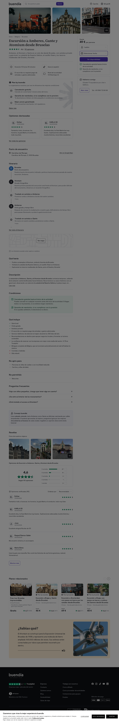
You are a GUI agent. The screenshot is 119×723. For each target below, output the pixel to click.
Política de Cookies (38, 718)
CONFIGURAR (85, 716)
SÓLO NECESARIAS (98, 716)
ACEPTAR (112, 716)
